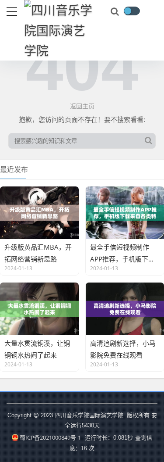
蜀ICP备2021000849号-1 (50, 437)
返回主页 (82, 106)
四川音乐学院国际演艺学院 (90, 415)
